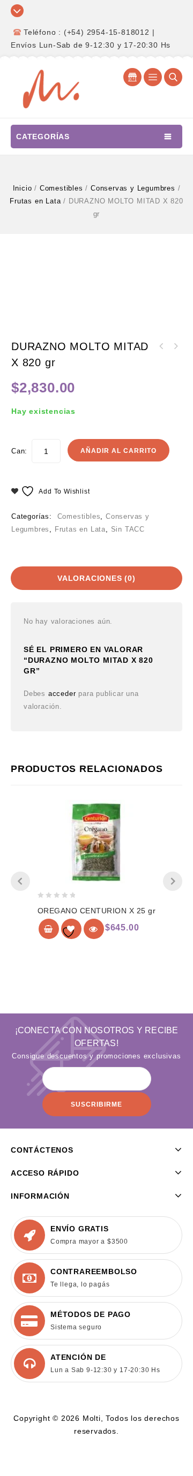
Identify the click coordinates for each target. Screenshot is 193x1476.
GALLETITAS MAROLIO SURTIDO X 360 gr (175, 346)
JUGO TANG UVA (161, 346)
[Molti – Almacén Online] (51, 88)
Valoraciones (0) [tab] (96, 578)
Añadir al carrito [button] (49, 929)
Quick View (94, 929)
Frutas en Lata (35, 201)
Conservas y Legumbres (133, 188)
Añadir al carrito (118, 451)
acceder (62, 694)
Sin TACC (128, 529)
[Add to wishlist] (71, 929)
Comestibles (61, 188)
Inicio (22, 188)
